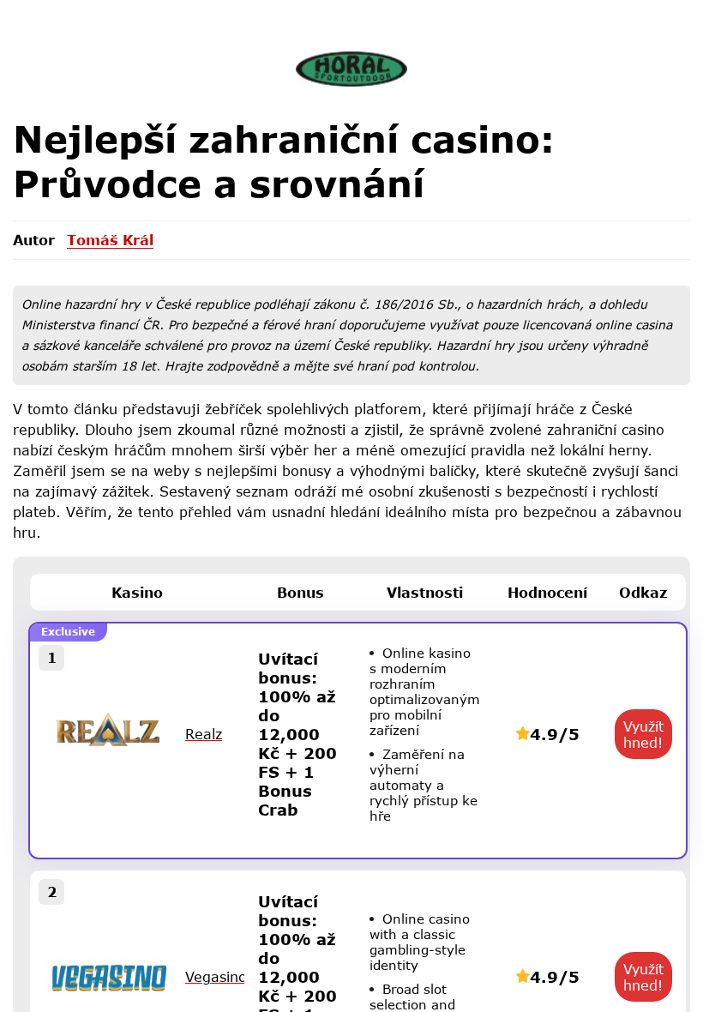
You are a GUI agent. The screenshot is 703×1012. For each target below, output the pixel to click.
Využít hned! (643, 734)
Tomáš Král (110, 240)
